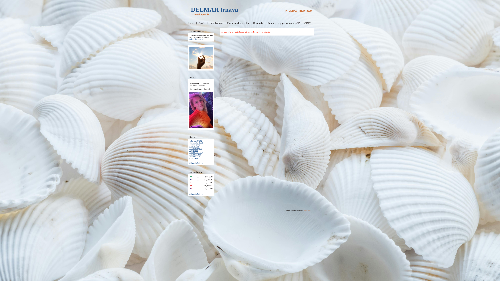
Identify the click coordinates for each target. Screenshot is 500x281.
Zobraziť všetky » (196, 163)
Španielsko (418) (195, 149)
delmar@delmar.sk (196, 39)
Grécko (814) (194, 147)
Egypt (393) (193, 151)
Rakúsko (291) (194, 157)
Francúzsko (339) (196, 153)
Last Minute (216, 23)
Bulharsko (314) (195, 155)
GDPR (308, 23)
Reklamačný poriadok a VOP (283, 23)
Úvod (191, 23)
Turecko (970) (194, 145)
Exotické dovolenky (238, 23)
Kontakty (258, 23)
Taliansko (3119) (195, 141)
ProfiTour (307, 210)
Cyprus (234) (194, 158)
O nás (202, 23)
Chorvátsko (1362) (196, 143)
